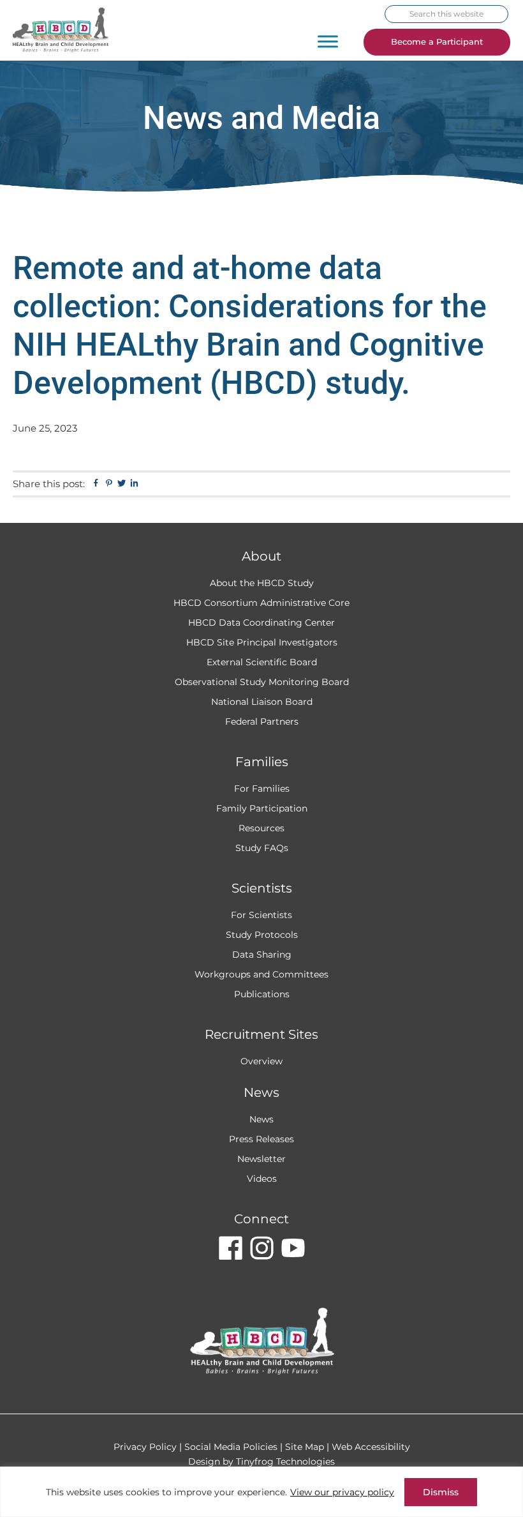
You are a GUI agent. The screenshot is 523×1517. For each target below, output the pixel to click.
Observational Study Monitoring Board (262, 682)
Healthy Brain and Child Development (73, 30)
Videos (262, 1178)
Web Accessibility (371, 1447)
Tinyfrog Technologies (285, 1461)
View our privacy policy (342, 1492)
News (261, 1119)
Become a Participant (437, 41)
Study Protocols (262, 934)
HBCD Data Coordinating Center (261, 622)
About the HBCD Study (262, 583)
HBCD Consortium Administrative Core (261, 602)
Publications (262, 994)
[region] (261, 1492)
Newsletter (261, 1159)
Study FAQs (261, 848)
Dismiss (441, 1492)
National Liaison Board (262, 701)
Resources (261, 828)
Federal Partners (261, 721)
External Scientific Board (262, 662)
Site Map (304, 1447)
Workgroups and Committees (261, 974)
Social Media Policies (230, 1447)
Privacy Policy (145, 1447)
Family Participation (261, 808)
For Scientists (261, 915)
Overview (261, 1061)
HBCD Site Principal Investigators (261, 642)
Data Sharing (261, 954)
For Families (262, 788)
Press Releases (261, 1139)
